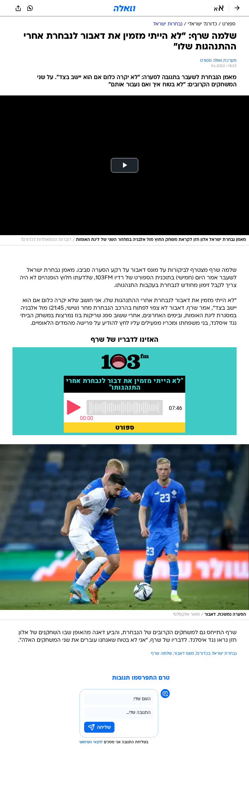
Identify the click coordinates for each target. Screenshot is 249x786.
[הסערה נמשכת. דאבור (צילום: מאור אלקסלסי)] (124, 532)
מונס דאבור (184, 654)
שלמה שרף (161, 654)
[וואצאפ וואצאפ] (30, 8)
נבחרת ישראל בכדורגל (216, 654)
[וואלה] (124, 8)
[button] (218, 8)
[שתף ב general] (18, 8)
